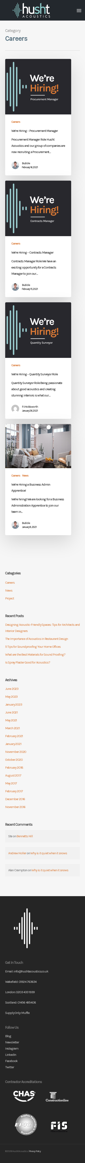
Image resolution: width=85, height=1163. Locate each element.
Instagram (11, 1048)
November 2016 (15, 807)
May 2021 (11, 720)
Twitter (9, 1067)
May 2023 (11, 697)
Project (9, 598)
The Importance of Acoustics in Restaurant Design (36, 639)
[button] (79, 10)
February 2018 (14, 767)
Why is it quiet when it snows (48, 853)
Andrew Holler (17, 853)
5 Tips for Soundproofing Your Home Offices (33, 647)
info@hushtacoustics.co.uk (31, 971)
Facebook (11, 1061)
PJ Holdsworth (30, 406)
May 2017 (11, 783)
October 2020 (14, 760)
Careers (15, 122)
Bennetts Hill (25, 836)
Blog (8, 1036)
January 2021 (13, 744)
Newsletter (12, 1042)
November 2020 (15, 752)
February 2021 (14, 736)
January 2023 (13, 704)
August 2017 (13, 775)
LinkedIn (10, 1055)
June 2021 (11, 712)
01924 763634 (28, 982)
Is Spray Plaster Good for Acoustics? (27, 662)
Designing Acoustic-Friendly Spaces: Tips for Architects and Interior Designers (42, 628)
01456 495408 (27, 1002)
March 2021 (12, 728)
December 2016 (15, 799)
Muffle (25, 1013)
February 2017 (14, 791)
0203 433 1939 (25, 992)
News (25, 475)
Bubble (26, 163)
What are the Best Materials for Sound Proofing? (35, 654)
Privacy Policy (35, 1151)
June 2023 (11, 689)
